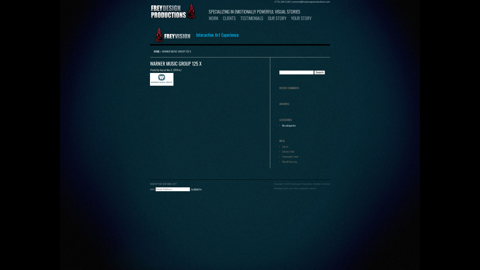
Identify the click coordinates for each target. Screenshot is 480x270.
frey (161, 70)
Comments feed (290, 156)
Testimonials (251, 18)
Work (213, 18)
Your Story (301, 18)
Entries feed (288, 151)
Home (157, 51)
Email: (153, 189)
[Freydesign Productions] (173, 17)
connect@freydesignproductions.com (311, 2)
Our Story (277, 18)
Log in (285, 146)
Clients (229, 18)
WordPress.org (289, 162)
